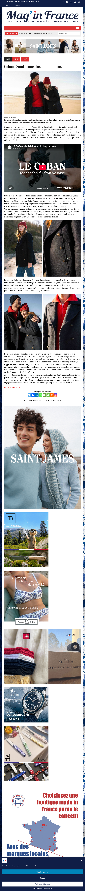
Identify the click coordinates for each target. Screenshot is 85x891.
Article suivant (52, 400)
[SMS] (48, 395)
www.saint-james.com (12, 387)
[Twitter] (29, 395)
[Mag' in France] (42, 16)
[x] (71, 1)
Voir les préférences (42, 884)
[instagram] (67, 1)
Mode (16, 59)
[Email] (44, 395)
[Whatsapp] (40, 395)
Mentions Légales (47, 888)
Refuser (42, 878)
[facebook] (63, 1)
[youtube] (75, 1)
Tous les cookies (43, 872)
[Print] (52, 395)
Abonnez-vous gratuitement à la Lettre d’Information (22, 2)
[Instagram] (55, 395)
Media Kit (8, 5)
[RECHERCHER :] (69, 33)
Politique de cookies (37, 888)
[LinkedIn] (79, 1)
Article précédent (33, 400)
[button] (82, 861)
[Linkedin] (37, 395)
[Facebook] (33, 395)
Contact (17, 5)
